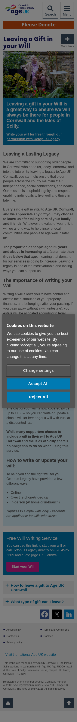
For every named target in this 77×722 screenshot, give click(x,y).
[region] (38, 361)
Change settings (38, 371)
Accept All (38, 384)
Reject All (38, 397)
